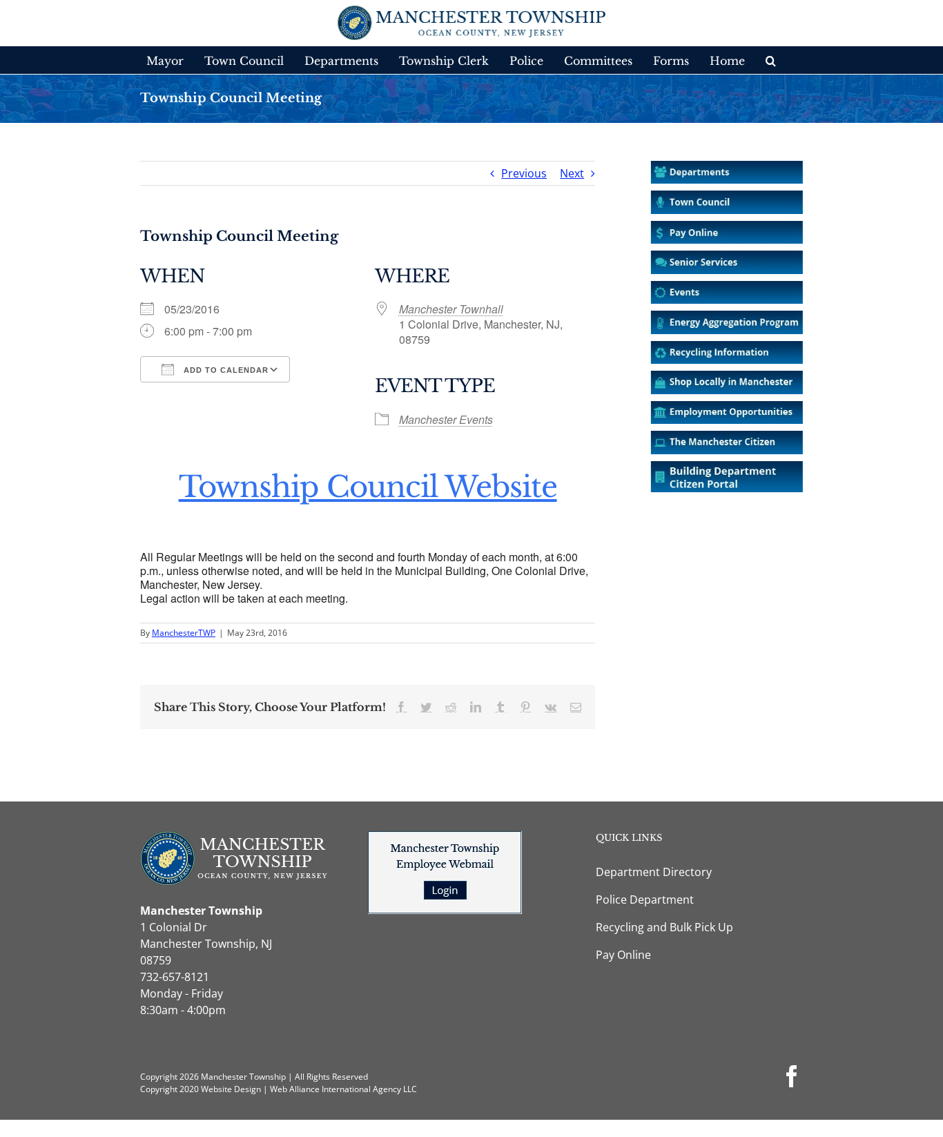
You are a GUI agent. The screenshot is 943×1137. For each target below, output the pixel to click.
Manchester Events (446, 419)
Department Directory (654, 872)
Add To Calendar (225, 370)
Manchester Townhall (451, 309)
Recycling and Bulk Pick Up (664, 927)
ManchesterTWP (183, 633)
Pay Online (623, 954)
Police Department (645, 899)
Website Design (231, 1089)
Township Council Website (368, 487)
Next (572, 173)
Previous (524, 173)
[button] (771, 60)
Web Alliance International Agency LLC (343, 1089)
